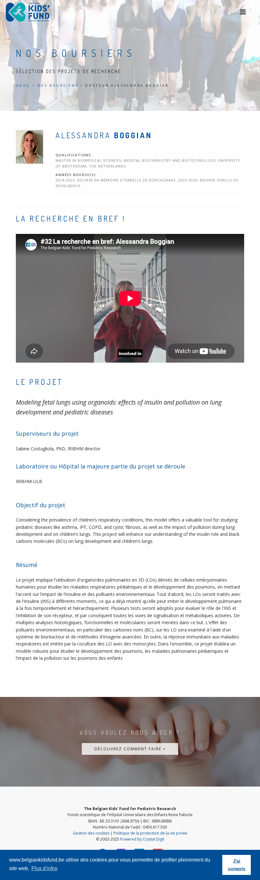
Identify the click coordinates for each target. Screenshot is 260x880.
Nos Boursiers (57, 85)
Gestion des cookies (91, 833)
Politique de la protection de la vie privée (150, 833)
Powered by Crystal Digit (142, 839)
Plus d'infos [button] (44, 868)
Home (23, 85)
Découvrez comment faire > (130, 749)
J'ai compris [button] (236, 864)
